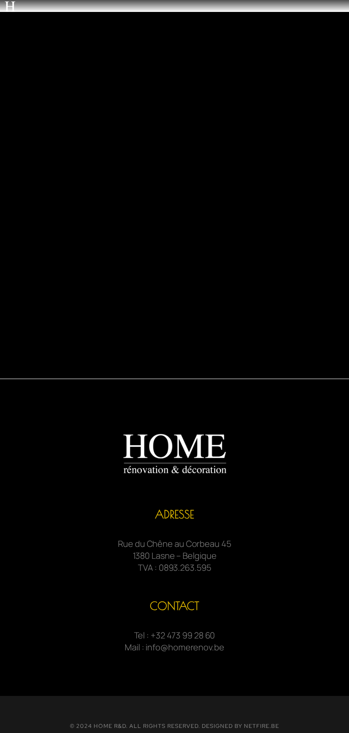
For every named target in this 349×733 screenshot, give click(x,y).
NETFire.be (261, 726)
